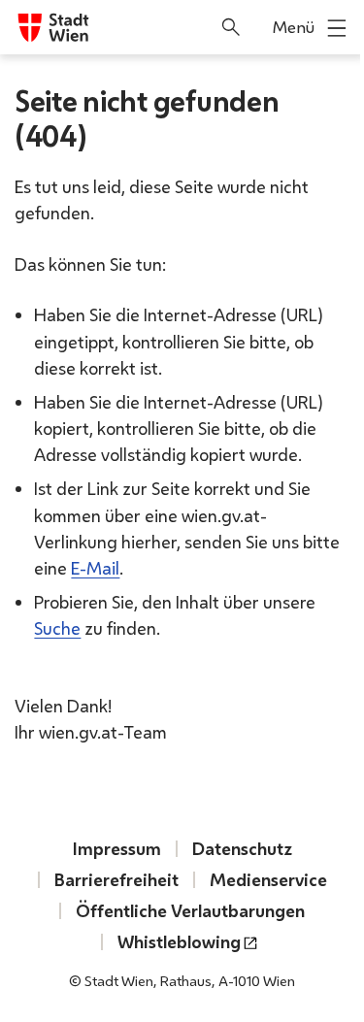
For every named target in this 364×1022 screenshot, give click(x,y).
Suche (57, 628)
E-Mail (95, 567)
